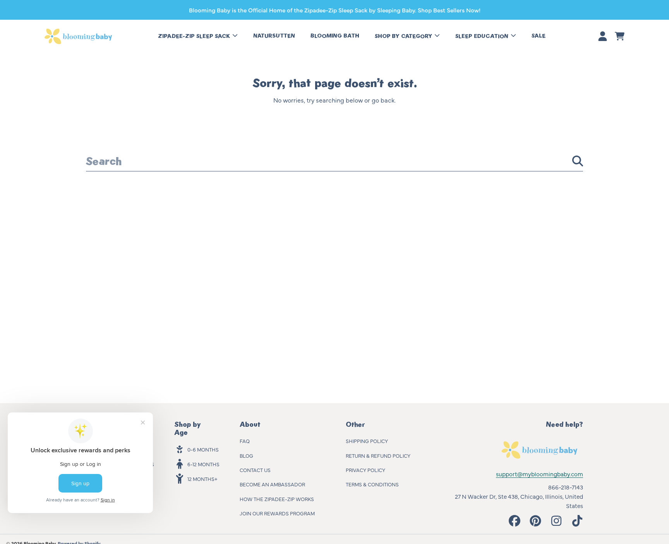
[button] (619, 36)
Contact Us (255, 469)
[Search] (577, 160)
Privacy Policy (365, 469)
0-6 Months (203, 449)
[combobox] (334, 161)
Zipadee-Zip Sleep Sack (195, 36)
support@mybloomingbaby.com (539, 474)
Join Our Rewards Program (277, 513)
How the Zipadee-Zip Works (277, 498)
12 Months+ (202, 478)
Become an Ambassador (272, 484)
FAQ (245, 440)
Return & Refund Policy (378, 455)
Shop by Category (404, 36)
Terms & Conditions (372, 484)
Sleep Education (482, 36)
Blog (246, 455)
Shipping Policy (367, 440)
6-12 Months (203, 463)
